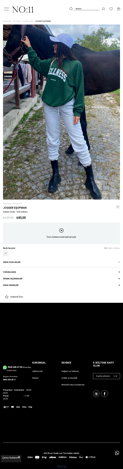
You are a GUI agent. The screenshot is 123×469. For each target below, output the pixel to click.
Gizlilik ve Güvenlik (69, 378)
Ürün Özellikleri (11, 262)
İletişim (35, 378)
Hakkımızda (37, 371)
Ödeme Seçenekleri (12, 279)
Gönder (115, 376)
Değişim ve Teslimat (70, 371)
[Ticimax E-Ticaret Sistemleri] (61, 466)
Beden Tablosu (114, 248)
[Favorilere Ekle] (118, 207)
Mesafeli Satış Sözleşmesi (73, 385)
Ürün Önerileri (10, 285)
